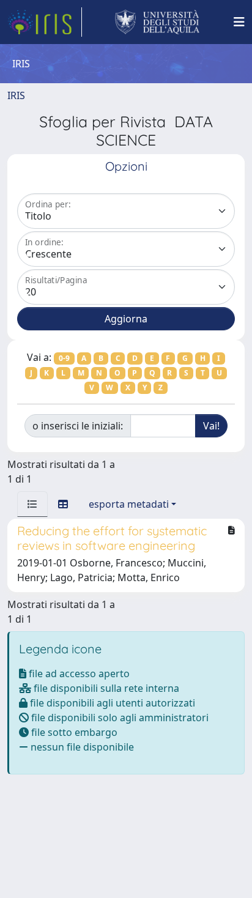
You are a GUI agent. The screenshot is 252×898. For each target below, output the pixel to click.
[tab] (32, 504)
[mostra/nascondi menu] (239, 22)
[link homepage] (44, 22)
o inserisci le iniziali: (77, 425)
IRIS (16, 95)
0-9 (64, 358)
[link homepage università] (157, 22)
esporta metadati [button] (129, 504)
